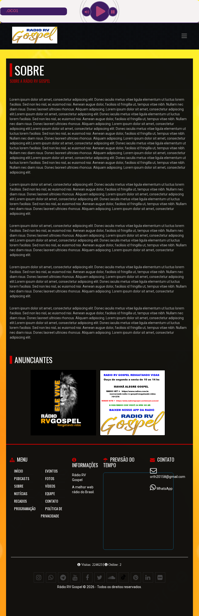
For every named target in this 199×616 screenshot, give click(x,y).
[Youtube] (75, 577)
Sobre (18, 486)
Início (18, 471)
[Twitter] (99, 577)
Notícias (20, 493)
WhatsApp (165, 489)
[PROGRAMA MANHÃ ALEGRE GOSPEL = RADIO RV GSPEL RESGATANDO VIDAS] (132, 394)
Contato (51, 501)
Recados (20, 501)
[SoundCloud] (112, 577)
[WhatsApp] (51, 577)
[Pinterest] (136, 577)
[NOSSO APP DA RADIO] (63, 394)
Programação (24, 508)
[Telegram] (63, 577)
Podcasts (21, 478)
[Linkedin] (148, 577)
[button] (184, 36)
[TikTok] (124, 577)
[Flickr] (160, 577)
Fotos (49, 478)
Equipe (50, 493)
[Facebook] (87, 577)
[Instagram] (39, 577)
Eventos (51, 471)
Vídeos (50, 486)
